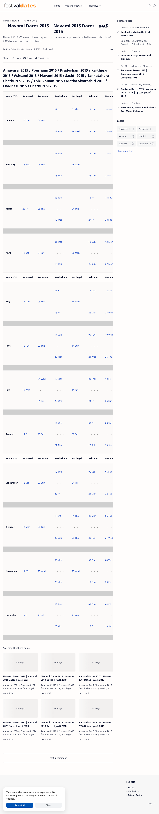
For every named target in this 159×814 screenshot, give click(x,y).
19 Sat (108, 626)
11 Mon (92, 290)
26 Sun (92, 263)
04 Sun (41, 120)
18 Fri (91, 626)
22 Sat (92, 445)
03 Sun (41, 301)
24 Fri (91, 400)
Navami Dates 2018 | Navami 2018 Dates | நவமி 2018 (58, 724)
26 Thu (92, 175)
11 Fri (25, 615)
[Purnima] (136, 103)
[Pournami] (138, 66)
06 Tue (108, 515)
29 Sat (41, 434)
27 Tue (92, 131)
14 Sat (108, 197)
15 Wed (26, 389)
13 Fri (108, 153)
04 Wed (109, 560)
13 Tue (92, 109)
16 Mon (58, 175)
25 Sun (58, 537)
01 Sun (58, 153)
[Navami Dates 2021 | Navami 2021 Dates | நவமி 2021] (20, 662)
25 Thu (108, 356)
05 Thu (41, 208)
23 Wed (58, 626)
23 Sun (108, 445)
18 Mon (76, 301)
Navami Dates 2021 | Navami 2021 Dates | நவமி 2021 (20, 678)
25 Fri (57, 493)
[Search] (154, 5)
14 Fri (25, 434)
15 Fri (57, 312)
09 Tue (92, 334)
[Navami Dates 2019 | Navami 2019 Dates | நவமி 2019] (58, 662)
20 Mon (76, 252)
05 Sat (92, 471)
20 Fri (25, 208)
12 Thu (92, 153)
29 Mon (58, 356)
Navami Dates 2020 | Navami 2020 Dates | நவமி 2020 (20, 724)
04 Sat (41, 252)
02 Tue (41, 345)
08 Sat (75, 434)
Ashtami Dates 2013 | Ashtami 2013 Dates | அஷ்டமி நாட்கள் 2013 (138, 92)
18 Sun (58, 131)
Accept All (20, 805)
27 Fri (108, 175)
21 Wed (109, 537)
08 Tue (58, 604)
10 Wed (109, 334)
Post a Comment (58, 757)
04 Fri (75, 482)
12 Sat (26, 482)
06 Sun (108, 471)
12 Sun (92, 241)
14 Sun (58, 334)
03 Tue (41, 164)
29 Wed (58, 400)
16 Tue (26, 345)
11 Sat (75, 389)
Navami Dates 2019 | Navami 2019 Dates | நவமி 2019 (58, 678)
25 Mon (92, 312)
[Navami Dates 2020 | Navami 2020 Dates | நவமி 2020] (20, 708)
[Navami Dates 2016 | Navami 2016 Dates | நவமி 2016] (96, 708)
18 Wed (26, 164)
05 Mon (92, 515)
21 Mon (92, 493)
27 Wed (109, 312)
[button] (149, 5)
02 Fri (57, 109)
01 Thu (75, 109)
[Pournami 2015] (151, 66)
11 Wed (26, 571)
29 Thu (75, 537)
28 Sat (108, 219)
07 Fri (91, 423)
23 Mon (58, 582)
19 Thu (92, 582)
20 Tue (26, 120)
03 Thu (92, 604)
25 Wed (76, 164)
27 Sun (41, 482)
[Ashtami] (137, 84)
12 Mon (26, 526)
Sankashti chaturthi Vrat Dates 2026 (135, 33)
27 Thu (58, 445)
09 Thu (92, 378)
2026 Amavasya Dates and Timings (136, 57)
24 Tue (75, 208)
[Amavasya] (136, 51)
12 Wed (58, 423)
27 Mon (109, 263)
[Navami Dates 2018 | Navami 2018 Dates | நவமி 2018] (58, 708)
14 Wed (109, 109)
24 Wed (92, 356)
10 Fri (108, 378)
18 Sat (26, 252)
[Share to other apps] (48, 58)
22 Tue (108, 493)
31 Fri (41, 400)
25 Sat (108, 400)
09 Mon (58, 560)
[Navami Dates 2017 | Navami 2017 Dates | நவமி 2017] (96, 662)
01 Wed (58, 241)
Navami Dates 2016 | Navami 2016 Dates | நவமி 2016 (95, 724)
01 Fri (57, 290)
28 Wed (76, 131)
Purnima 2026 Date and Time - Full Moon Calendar (138, 109)
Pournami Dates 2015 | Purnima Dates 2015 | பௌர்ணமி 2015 (134, 74)
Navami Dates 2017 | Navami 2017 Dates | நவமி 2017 (95, 678)
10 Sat (58, 515)
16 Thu (58, 263)
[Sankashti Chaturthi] (141, 27)
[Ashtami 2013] (149, 84)
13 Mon (109, 241)
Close (48, 805)
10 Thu (58, 471)
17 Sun (26, 301)
